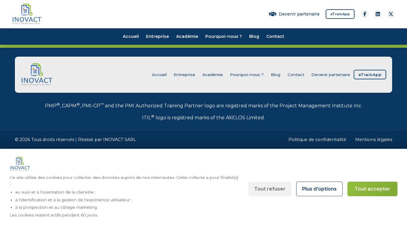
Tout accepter (372, 189)
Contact (275, 36)
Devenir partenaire (299, 14)
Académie (187, 36)
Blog (254, 36)
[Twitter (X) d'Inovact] (391, 14)
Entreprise (157, 36)
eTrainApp (340, 14)
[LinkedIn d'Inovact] (378, 14)
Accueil (131, 36)
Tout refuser (269, 189)
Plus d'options (319, 189)
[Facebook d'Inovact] (365, 14)
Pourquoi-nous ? (223, 36)
